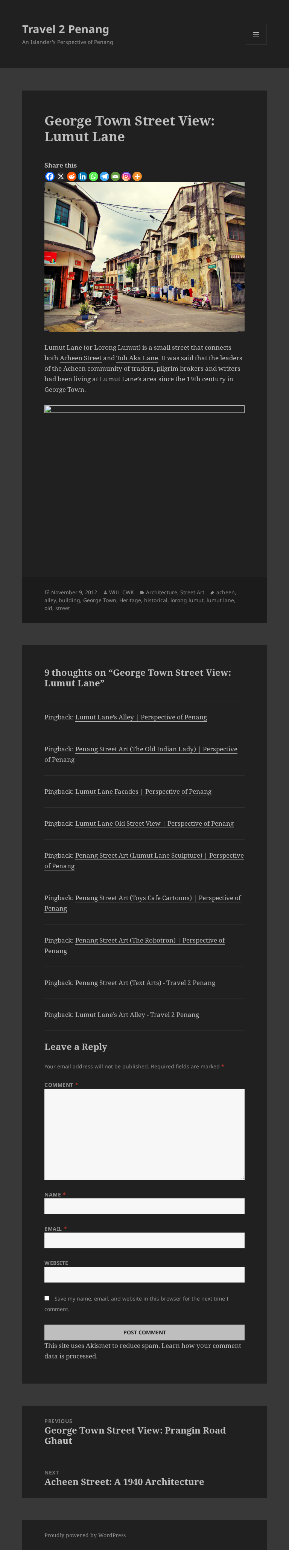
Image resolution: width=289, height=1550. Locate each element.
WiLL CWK (121, 592)
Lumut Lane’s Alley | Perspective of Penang (141, 717)
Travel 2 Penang (65, 28)
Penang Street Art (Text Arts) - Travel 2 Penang (145, 982)
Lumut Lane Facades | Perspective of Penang (143, 791)
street (62, 608)
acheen (225, 592)
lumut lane (220, 600)
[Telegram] (104, 176)
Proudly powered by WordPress (85, 1535)
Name (55, 1194)
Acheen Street (81, 358)
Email (55, 1228)
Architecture (161, 592)
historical (155, 600)
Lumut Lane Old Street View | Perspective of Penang (154, 823)
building (69, 600)
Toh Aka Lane (137, 358)
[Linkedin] (82, 176)
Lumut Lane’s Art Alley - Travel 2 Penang (137, 1014)
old (48, 608)
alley (50, 600)
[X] (60, 176)
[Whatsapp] (93, 176)
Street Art (192, 592)
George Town (99, 600)
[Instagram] (126, 176)
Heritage (130, 600)
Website (56, 1262)
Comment (61, 1084)
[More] (137, 176)
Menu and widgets (256, 44)
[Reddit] (71, 176)
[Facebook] (50, 176)
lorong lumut (187, 600)
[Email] (115, 176)
